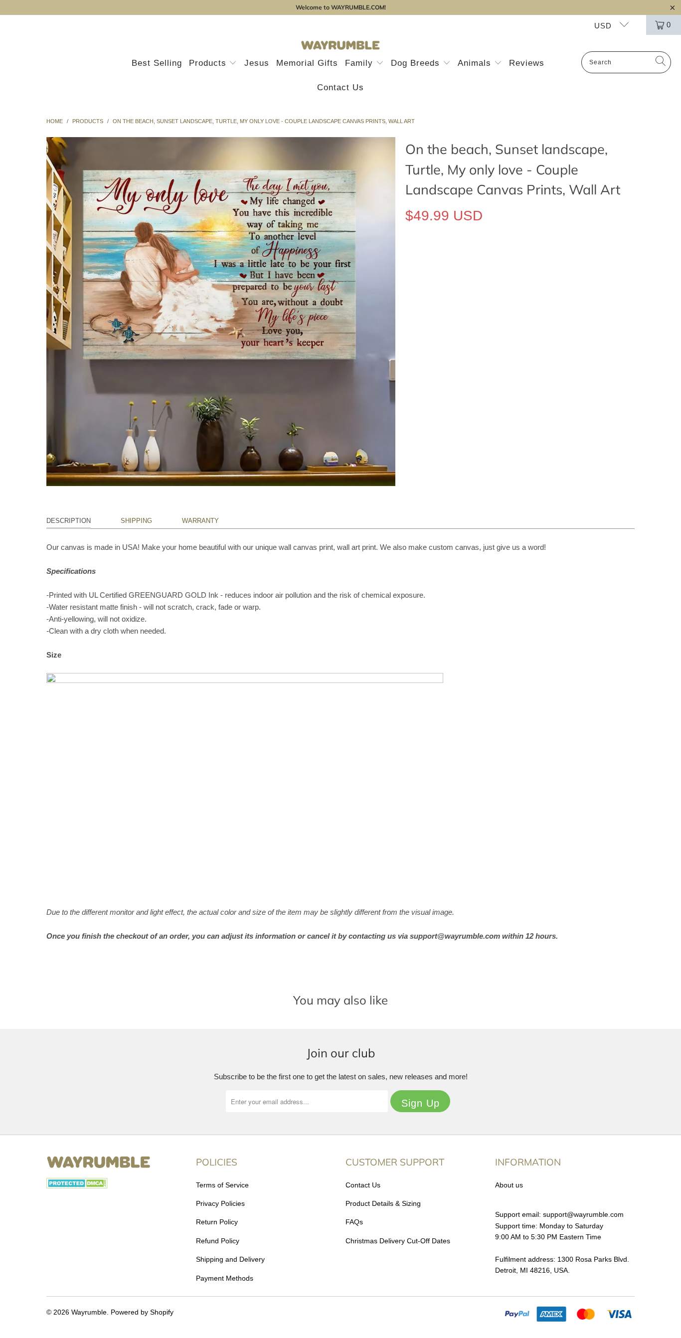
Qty (410, 290)
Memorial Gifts (307, 63)
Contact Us (340, 87)
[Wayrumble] (340, 45)
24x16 (453, 261)
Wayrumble (89, 1312)
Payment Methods (224, 1278)
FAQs (354, 1222)
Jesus (256, 63)
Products (209, 63)
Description (68, 520)
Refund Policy (217, 1241)
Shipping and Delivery (230, 1259)
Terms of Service (222, 1185)
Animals (476, 63)
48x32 (520, 261)
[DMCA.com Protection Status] (77, 1186)
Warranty (200, 520)
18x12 (420, 261)
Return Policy (217, 1222)
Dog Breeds (417, 63)
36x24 (487, 261)
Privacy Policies (220, 1203)
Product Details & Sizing (383, 1203)
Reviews (526, 63)
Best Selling (157, 63)
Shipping (136, 520)
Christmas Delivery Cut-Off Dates (397, 1241)
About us (509, 1185)
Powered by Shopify (142, 1312)
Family (360, 63)
